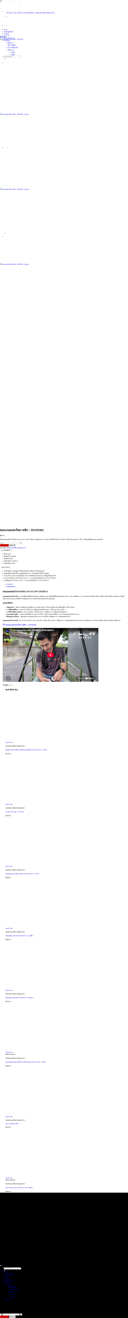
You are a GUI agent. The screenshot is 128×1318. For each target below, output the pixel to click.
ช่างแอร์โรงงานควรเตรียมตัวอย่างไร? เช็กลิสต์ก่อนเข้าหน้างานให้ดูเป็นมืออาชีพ (30, 575)
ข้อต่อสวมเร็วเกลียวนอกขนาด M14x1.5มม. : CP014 (22, 874)
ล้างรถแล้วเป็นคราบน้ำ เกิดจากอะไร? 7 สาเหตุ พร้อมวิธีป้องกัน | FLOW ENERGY (30, 578)
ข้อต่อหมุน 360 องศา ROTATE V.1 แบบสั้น (19, 936)
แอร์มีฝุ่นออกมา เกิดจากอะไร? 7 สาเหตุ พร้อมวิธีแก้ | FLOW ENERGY (26, 580)
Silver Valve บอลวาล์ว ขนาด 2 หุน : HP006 (19, 1187)
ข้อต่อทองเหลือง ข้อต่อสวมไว (45, 13)
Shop (14, 13)
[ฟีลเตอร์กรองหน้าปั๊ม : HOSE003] (66, 20)
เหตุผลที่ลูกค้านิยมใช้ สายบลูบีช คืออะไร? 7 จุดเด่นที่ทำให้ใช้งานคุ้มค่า (26, 573)
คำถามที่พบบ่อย (12, 47)
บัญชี (13, 54)
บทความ (6, 36)
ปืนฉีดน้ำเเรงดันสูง (10, 556)
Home (5, 29)
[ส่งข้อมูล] (4, 1270)
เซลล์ (13, 52)
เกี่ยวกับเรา (7, 40)
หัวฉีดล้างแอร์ (8, 558)
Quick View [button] (9, 742)
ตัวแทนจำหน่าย (9, 1280)
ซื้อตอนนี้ (12, 545)
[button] (66, 190)
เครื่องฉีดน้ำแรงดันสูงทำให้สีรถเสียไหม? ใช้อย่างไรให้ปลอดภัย (24, 571)
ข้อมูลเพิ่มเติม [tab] (11, 586)
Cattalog (6, 34)
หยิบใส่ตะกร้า (4, 545)
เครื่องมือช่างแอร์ (9, 563)
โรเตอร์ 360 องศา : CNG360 (15, 812)
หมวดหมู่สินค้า (8, 1274)
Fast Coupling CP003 (12, 1123)
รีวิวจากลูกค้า (8, 1240)
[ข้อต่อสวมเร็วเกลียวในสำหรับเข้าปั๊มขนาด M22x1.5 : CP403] (66, 29)
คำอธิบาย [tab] (10, 584)
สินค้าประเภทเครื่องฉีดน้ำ (26, 13)
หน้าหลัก (9, 13)
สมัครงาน (10, 50)
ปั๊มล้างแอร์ (7, 554)
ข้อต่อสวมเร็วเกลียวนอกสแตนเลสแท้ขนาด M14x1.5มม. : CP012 (26, 750)
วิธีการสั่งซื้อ (11, 45)
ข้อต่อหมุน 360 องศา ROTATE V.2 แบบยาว (19, 997)
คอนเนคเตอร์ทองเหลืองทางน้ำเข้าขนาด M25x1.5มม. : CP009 (25, 1062)
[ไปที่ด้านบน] (0, 1265)
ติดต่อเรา (10, 43)
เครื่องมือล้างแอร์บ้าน (11, 561)
